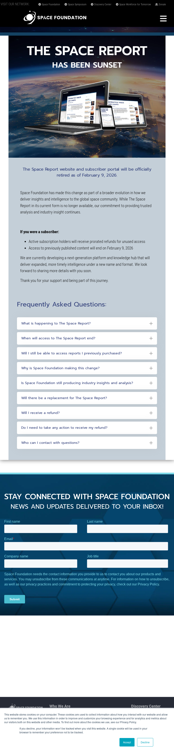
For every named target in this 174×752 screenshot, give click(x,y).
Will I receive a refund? (40, 413)
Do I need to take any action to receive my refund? (64, 427)
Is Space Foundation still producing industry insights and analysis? (77, 383)
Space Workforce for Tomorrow (135, 4)
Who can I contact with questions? (50, 442)
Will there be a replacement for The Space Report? (64, 398)
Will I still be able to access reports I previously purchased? (71, 353)
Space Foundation (50, 4)
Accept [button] (127, 742)
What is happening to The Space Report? (56, 323)
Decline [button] (145, 742)
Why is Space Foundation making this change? (60, 368)
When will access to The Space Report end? (58, 338)
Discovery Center (102, 4)
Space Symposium (76, 4)
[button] (87, 323)
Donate (162, 4)
